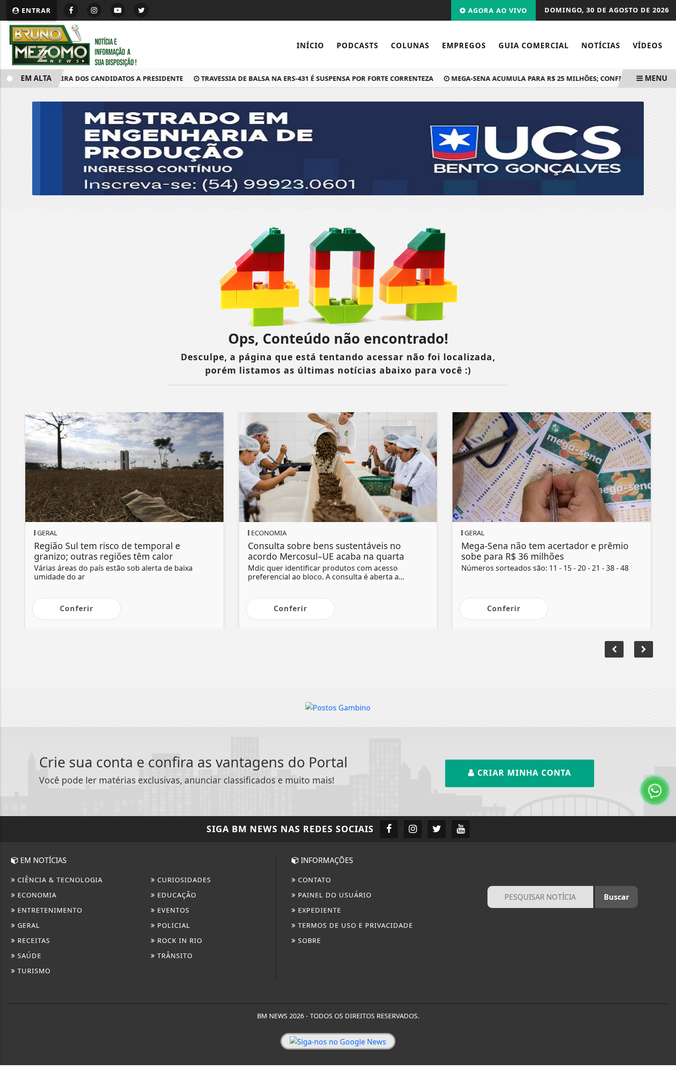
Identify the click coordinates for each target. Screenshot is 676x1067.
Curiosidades (183, 879)
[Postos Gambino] (338, 707)
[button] (643, 649)
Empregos (464, 45)
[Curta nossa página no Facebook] (389, 829)
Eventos (172, 910)
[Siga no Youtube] (117, 10)
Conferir (76, 608)
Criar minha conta (523, 772)
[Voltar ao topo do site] (662, 640)
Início (310, 45)
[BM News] (85, 44)
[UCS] (338, 147)
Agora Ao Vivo (496, 10)
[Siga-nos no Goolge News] (338, 1041)
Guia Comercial (533, 45)
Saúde (28, 955)
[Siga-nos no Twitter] (437, 829)
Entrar (35, 10)
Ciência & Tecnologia (59, 879)
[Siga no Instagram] (94, 10)
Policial (172, 925)
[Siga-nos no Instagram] (413, 829)
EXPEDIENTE (318, 910)
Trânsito (174, 955)
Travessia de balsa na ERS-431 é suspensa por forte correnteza (301, 78)
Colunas (410, 45)
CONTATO (313, 879)
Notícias (600, 45)
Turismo (33, 970)
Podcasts (357, 45)
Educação (175, 895)
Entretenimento (48, 910)
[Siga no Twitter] (141, 10)
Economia (36, 895)
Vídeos (648, 45)
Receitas (32, 940)
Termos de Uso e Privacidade (354, 925)
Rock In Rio (178, 940)
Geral (27, 925)
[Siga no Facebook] (70, 10)
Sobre (308, 940)
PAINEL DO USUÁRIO (334, 895)
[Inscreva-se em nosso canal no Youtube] (461, 829)
